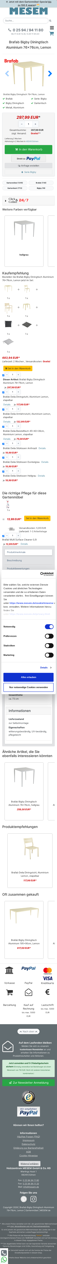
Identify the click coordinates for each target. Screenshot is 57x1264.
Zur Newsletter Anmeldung (30, 1082)
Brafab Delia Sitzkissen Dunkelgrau (21, 462)
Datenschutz (28, 1144)
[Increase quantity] (35, 124)
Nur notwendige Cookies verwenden (28, 687)
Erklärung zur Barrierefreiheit (28, 1148)
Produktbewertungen (18, 568)
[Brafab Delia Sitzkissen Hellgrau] (8, 341)
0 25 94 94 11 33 (31, 1183)
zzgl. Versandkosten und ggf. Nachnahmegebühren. (30, 1226)
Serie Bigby (30, 172)
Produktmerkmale (16, 552)
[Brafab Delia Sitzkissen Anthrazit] (8, 323)
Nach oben (28, 1031)
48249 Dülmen (32, 141)
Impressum (29, 1140)
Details (44, 667)
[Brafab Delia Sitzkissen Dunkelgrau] (27, 324)
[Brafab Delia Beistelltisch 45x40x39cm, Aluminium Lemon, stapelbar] (27, 306)
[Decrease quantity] (22, 124)
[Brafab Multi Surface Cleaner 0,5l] (8, 503)
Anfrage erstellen (30, 165)
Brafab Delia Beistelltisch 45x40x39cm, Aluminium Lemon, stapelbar (24, 433)
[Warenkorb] (51, 33)
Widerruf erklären (30, 1163)
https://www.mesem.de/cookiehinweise (32, 603)
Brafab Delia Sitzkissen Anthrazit (20, 448)
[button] (50, 74)
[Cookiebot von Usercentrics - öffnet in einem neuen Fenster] (41, 574)
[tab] (28, 552)
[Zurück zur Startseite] (29, 10)
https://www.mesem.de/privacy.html (30, 614)
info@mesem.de (31, 1187)
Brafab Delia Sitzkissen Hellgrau (19, 475)
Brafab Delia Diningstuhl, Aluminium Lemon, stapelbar (26, 398)
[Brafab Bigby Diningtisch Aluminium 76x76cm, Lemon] (8, 288)
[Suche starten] (50, 20)
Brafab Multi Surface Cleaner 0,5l (19, 540)
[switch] (49, 636)
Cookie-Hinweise (28, 1155)
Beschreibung (14, 560)
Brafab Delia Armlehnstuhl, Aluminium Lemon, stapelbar (27, 416)
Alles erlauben (28, 677)
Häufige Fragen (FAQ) (28, 1136)
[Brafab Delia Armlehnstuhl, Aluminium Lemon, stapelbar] (8, 308)
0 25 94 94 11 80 (31, 1180)
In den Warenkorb (30, 149)
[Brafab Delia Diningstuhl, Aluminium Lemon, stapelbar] (27, 288)
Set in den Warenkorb (19, 368)
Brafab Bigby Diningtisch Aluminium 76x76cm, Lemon (24, 381)
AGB (28, 1151)
